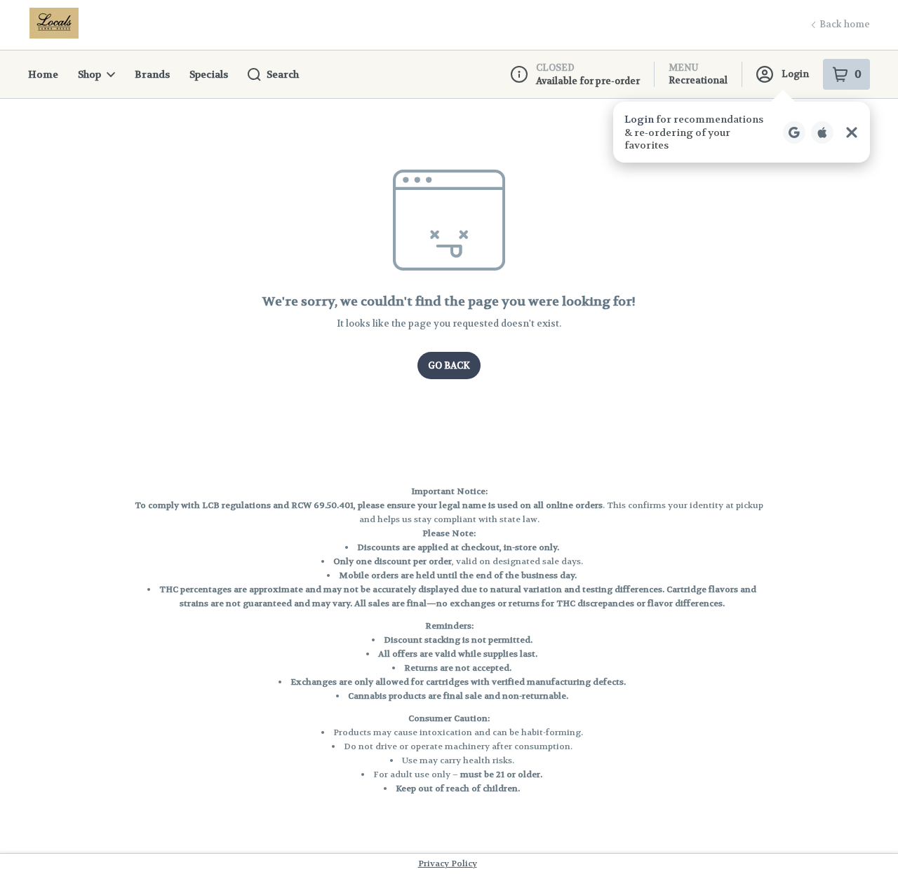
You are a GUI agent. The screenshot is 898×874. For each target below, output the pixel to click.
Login (795, 74)
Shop (89, 74)
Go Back (449, 365)
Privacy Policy (447, 863)
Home (43, 74)
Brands (152, 74)
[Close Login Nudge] (852, 132)
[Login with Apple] (822, 132)
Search (283, 74)
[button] (741, 132)
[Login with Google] (794, 132)
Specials (208, 74)
